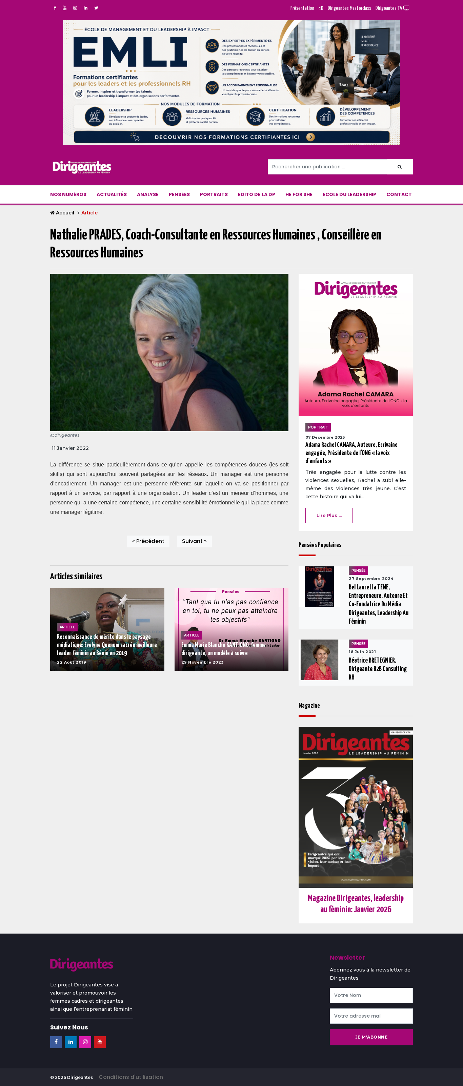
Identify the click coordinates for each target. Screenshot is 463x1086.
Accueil (65, 213)
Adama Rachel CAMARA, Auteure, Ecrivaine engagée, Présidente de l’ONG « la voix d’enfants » (351, 453)
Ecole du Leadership (349, 194)
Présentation (302, 8)
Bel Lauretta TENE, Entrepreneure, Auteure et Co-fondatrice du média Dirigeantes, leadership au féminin (378, 604)
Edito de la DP (256, 194)
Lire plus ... (329, 515)
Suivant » (194, 541)
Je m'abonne (371, 1037)
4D (321, 8)
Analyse (148, 194)
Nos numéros (68, 194)
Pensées (179, 194)
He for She (299, 194)
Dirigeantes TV (389, 8)
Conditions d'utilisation (131, 1077)
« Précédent (148, 541)
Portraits (214, 194)
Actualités (112, 194)
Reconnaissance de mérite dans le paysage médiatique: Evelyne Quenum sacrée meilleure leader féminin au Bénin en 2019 (107, 645)
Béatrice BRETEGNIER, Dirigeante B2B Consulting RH (378, 669)
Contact (399, 194)
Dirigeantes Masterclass (349, 8)
